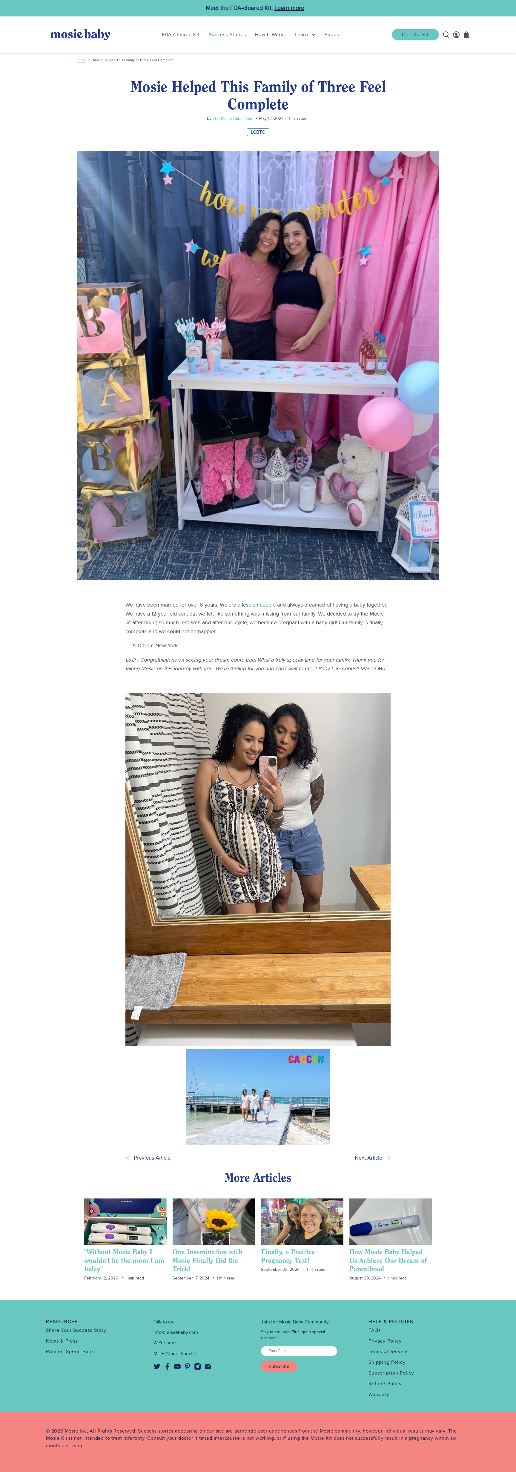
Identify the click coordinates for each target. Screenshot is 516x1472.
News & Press (62, 1341)
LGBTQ (258, 132)
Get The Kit (415, 35)
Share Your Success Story (76, 1330)
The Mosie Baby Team (232, 118)
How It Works (270, 35)
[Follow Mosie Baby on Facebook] (167, 1369)
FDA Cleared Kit (181, 35)
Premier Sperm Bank (70, 1352)
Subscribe (279, 1366)
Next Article (368, 1158)
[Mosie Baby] (80, 34)
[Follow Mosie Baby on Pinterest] (187, 1369)
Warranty (378, 1395)
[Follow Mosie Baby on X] (157, 1369)
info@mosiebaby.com (175, 1332)
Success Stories (227, 35)
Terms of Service (388, 1352)
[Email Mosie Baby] (207, 1369)
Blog (81, 60)
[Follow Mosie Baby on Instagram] (197, 1369)
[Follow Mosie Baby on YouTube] (177, 1369)
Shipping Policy (387, 1362)
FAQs (374, 1330)
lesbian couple (259, 605)
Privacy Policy (385, 1341)
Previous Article (152, 1158)
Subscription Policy (391, 1373)
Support (334, 35)
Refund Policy (385, 1384)
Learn (301, 35)
